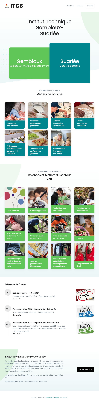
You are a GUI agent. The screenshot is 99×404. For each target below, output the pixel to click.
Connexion (63, 397)
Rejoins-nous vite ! (85, 369)
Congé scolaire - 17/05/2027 (26, 293)
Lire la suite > (17, 299)
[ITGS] (14, 5)
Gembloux (70, 6)
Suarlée (79, 6)
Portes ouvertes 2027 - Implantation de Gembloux (36, 322)
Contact (90, 6)
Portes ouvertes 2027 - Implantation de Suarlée (34, 309)
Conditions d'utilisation (52, 397)
